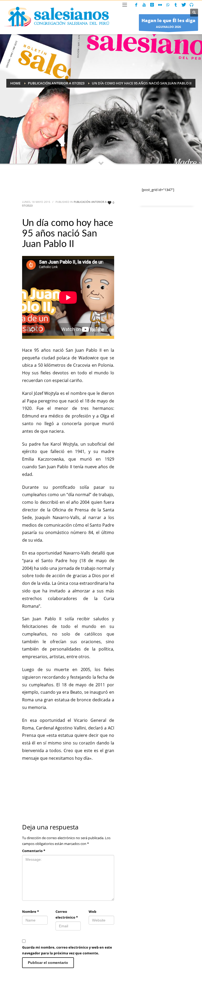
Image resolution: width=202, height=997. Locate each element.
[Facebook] (136, 5)
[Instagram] (152, 5)
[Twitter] (184, 5)
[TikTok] (176, 5)
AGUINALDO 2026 (168, 23)
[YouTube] (144, 5)
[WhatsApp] (168, 5)
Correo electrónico (66, 914)
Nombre (30, 911)
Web (92, 911)
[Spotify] (191, 5)
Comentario (33, 850)
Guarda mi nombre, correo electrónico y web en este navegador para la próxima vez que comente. (67, 950)
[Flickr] (160, 5)
